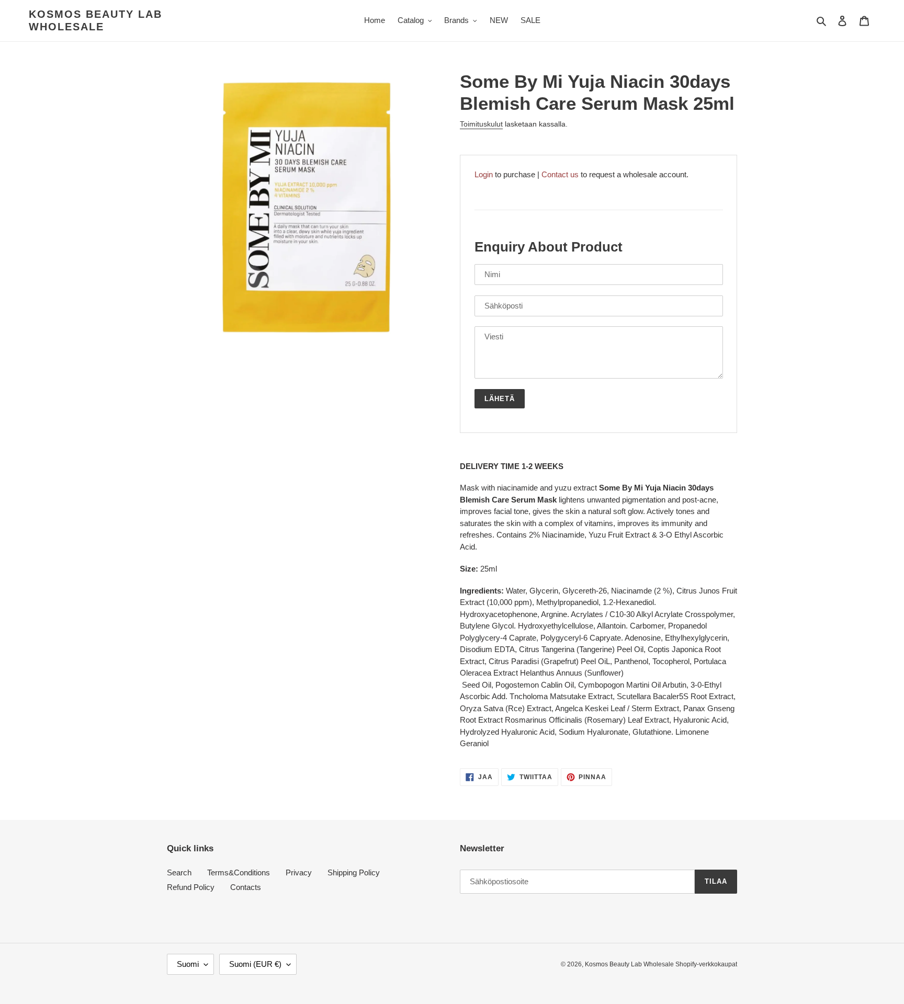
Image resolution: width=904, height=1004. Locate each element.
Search (179, 872)
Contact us (560, 174)
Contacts (245, 887)
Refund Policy (190, 887)
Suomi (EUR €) (255, 964)
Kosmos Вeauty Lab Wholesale (95, 20)
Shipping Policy (353, 872)
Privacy (299, 872)
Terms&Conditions (238, 872)
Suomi (188, 964)
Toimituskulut (481, 124)
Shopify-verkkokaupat (706, 964)
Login (483, 174)
